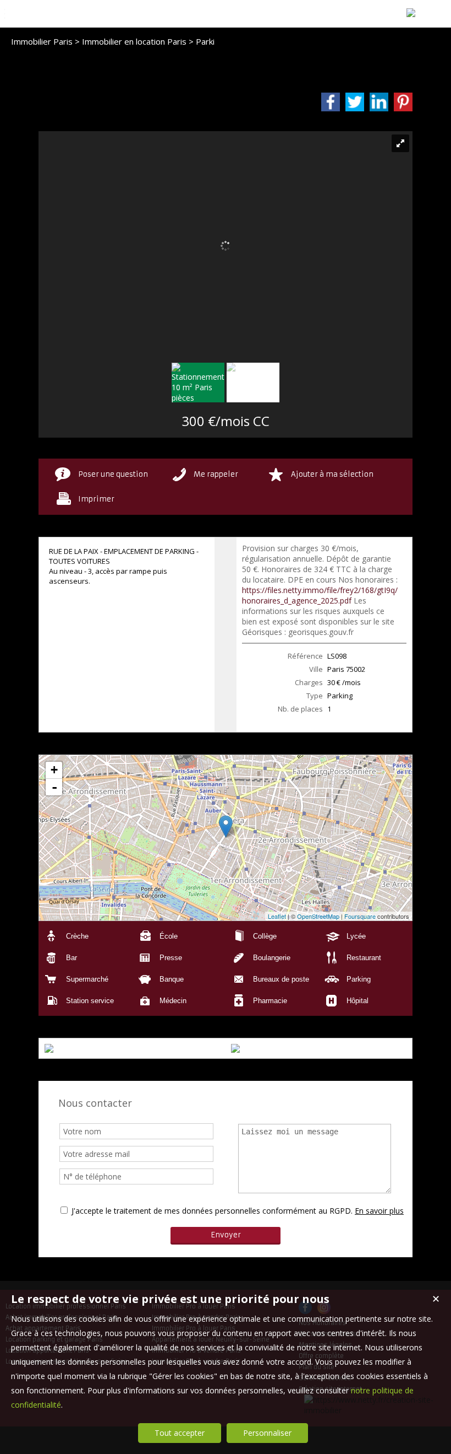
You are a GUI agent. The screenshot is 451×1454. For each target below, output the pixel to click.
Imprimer (96, 499)
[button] (85, 936)
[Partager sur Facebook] (330, 102)
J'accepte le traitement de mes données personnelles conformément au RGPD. (212, 1210)
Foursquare (360, 916)
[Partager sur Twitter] (354, 102)
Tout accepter (180, 1433)
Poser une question (113, 474)
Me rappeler (216, 474)
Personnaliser (267, 1433)
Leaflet (277, 916)
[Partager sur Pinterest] (403, 102)
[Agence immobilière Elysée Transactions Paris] (410, 12)
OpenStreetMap (318, 916)
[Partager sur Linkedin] (379, 102)
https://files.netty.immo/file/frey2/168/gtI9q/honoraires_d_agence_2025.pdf (320, 595)
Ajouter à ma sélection (332, 474)
